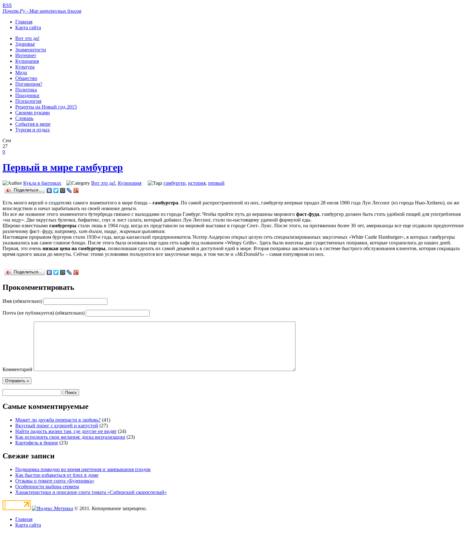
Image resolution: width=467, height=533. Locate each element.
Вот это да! (27, 38)
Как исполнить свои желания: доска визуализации (70, 437)
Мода (21, 72)
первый (216, 183)
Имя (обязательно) (22, 301)
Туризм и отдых (32, 129)
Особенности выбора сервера (47, 486)
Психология (28, 101)
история (197, 183)
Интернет (25, 55)
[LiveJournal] (69, 190)
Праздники (27, 95)
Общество (26, 78)
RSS (7, 5)
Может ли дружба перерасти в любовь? (58, 420)
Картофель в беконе (36, 442)
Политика (26, 89)
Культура (25, 67)
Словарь (24, 118)
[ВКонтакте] (49, 190)
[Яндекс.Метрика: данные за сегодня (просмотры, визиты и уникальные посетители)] (52, 508)
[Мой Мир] (62, 190)
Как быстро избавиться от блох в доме (56, 475)
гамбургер (175, 183)
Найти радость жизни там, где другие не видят (66, 431)
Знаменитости (30, 49)
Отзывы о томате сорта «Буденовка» (54, 480)
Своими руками (32, 112)
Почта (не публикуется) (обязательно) (44, 313)
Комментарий (17, 369)
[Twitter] (56, 190)
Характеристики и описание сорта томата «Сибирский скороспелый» (91, 492)
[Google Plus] (76, 190)
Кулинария (27, 61)
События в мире (33, 124)
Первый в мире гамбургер (63, 167)
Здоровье (25, 44)
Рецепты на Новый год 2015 (46, 107)
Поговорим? (28, 84)
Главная (23, 21)
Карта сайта (28, 27)
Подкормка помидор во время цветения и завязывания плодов (83, 469)
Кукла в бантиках (42, 183)
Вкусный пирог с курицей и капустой (56, 425)
